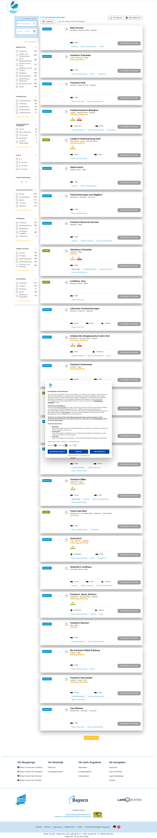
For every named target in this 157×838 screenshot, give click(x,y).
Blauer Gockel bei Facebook (30, 767)
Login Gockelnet (115, 772)
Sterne (18, 155)
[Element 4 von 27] (57, 267)
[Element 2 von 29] (53, 299)
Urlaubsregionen (85, 772)
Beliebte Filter (21, 47)
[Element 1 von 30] (50, 528)
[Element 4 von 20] (57, 128)
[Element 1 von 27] (50, 267)
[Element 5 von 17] (60, 640)
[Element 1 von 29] (50, 299)
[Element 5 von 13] (60, 45)
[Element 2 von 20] (53, 128)
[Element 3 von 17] (55, 640)
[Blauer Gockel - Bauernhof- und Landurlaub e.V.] (13, 7)
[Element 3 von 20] (55, 128)
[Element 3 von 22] (55, 326)
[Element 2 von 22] (53, 326)
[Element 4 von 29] (57, 299)
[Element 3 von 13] (55, 45)
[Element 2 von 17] (53, 640)
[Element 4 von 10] (57, 353)
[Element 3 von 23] (55, 212)
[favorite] (66, 28)
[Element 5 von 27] (60, 267)
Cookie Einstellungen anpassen (97, 827)
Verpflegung (20, 218)
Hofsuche (52, 767)
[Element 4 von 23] (57, 212)
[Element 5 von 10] (60, 353)
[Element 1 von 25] (50, 584)
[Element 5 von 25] (60, 584)
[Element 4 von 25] (57, 584)
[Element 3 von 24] (55, 100)
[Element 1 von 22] (50, 326)
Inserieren (113, 767)
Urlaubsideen (83, 776)
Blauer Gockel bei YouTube (30, 780)
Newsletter (82, 767)
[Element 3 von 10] (55, 353)
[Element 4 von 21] (57, 73)
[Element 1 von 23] (50, 212)
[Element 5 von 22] (60, 326)
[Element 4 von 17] (57, 640)
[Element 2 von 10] (53, 353)
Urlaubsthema (21, 279)
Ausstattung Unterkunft (24, 190)
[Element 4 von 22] (57, 326)
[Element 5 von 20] (60, 128)
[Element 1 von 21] (50, 73)
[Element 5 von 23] (60, 212)
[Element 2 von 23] (53, 212)
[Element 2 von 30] (53, 528)
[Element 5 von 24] (60, 100)
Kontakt (112, 780)
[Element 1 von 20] (50, 128)
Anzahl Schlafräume (23, 177)
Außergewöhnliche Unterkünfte (22, 125)
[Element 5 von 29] (60, 299)
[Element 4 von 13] (57, 45)
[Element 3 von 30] (55, 528)
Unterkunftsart (21, 96)
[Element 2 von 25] (53, 584)
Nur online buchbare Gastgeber (73, 21)
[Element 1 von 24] (50, 100)
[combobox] (26, 24)
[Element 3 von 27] (55, 267)
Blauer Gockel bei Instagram (31, 772)
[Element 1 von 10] (50, 353)
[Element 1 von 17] (50, 640)
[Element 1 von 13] (50, 45)
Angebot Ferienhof (22, 248)
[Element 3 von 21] (55, 73)
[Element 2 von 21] (53, 73)
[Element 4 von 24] (57, 100)
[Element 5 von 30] (60, 528)
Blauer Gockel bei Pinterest (30, 776)
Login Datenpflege (116, 776)
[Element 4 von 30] (57, 528)
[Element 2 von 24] (53, 100)
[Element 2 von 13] (53, 45)
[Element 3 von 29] (55, 299)
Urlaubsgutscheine (55, 772)
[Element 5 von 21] (60, 73)
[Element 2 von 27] (53, 267)
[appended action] (34, 31)
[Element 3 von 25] (55, 584)
